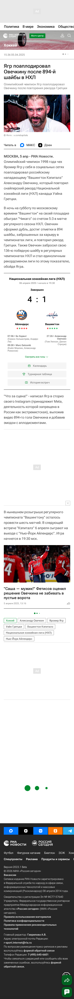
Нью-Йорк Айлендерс (19, 638)
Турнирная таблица (40, 374)
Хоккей (10, 620)
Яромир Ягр (56, 620)
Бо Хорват (21, 336)
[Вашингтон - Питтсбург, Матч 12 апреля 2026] (54, 328)
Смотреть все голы (35, 356)
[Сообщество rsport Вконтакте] (40, 831)
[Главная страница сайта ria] (4, 35)
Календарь (40, 365)
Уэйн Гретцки (14, 626)
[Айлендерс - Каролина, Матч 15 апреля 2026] (26, 328)
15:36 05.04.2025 (14, 54)
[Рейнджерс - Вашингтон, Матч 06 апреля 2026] (47, 328)
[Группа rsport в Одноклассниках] (55, 831)
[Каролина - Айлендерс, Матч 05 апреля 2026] (17, 328)
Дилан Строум (62, 343)
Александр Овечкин (60, 337)
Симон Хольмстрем (18, 339)
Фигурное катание (28, 853)
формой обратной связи (39, 950)
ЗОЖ (62, 853)
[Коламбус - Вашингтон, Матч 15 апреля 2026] (56, 328)
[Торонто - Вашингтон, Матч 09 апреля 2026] (50, 328)
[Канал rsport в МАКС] (11, 831)
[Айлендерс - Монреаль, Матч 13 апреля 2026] (24, 328)
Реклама (32, 859)
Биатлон (49, 853)
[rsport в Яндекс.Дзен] (26, 831)
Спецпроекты (13, 859)
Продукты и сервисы (55, 859)
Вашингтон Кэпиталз (40, 626)
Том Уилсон (52, 341)
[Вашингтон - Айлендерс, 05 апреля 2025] (37, 331)
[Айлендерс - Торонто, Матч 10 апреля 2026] (19, 328)
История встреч (40, 382)
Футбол (8, 853)
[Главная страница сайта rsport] (23, 35)
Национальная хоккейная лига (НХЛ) (37, 279)
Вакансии (10, 874)
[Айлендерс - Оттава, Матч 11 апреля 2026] (22, 328)
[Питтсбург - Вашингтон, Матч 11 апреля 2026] (52, 328)
